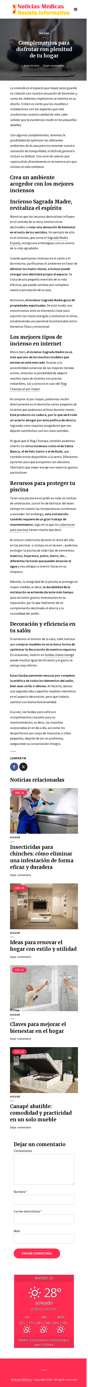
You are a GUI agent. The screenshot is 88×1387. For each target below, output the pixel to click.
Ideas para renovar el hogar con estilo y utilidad (43, 945)
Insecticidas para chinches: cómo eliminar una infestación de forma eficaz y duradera (41, 857)
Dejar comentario (53, 65)
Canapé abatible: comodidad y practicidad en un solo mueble (41, 1113)
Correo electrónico (28, 1211)
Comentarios (23, 1151)
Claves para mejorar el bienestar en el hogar (38, 1027)
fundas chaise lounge (59, 655)
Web (17, 1231)
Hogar (44, 33)
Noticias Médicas (21, 1379)
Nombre (20, 1192)
